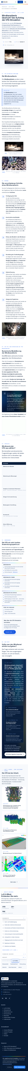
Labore (20, 967)
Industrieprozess (12, 967)
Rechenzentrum (14, 964)
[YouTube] (6, 998)
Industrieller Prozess (9, 1017)
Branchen (6, 1015)
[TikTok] (9, 998)
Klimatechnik (5, 964)
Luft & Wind (11, 6)
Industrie (4, 967)
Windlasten (15, 572)
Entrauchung (23, 964)
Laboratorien (7, 1019)
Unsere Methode (8, 1030)
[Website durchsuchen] (15, 2)
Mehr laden (13, 882)
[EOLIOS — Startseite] (4, 2)
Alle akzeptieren (19, 1067)
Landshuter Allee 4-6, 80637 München (11, 989)
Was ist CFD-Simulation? (10, 1046)
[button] (14, 918)
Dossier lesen (9, 632)
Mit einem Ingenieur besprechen (14, 754)
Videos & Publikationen (10, 1050)
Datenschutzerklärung (7, 1064)
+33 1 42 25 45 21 (7, 994)
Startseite (4, 6)
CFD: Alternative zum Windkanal (12, 1048)
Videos (5, 1034)
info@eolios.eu (6, 992)
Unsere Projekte (8, 1032)
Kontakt (20, 2)
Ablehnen (9, 1067)
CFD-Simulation (16, 687)
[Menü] (25, 1)
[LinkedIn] (2, 998)
